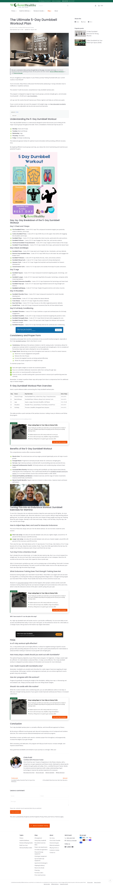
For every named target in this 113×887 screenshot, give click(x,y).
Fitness (13, 11)
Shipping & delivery (40, 865)
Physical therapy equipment (39, 853)
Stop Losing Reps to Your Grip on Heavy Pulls (43, 425)
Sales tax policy (47, 884)
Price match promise (40, 875)
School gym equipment (41, 856)
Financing (37, 870)
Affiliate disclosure (60, 772)
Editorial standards (49, 772)
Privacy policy (90, 882)
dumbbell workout (21, 341)
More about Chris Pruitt (28, 772)
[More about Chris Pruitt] (16, 762)
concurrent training (22, 583)
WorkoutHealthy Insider (26, 847)
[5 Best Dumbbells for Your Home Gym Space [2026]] (80, 42)
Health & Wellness (24, 11)
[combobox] (53, 5)
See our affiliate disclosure (57, 71)
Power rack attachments (41, 847)
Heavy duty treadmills (40, 840)
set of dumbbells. (32, 96)
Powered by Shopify (64, 884)
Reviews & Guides (39, 11)
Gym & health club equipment (39, 859)
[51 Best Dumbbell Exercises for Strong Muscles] (80, 33)
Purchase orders (39, 872)
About (56, 11)
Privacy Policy (44, 817)
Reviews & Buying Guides (26, 843)
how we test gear (18, 73)
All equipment (38, 838)
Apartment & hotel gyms (41, 863)
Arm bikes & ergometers (41, 849)
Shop (49, 11)
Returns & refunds (39, 868)
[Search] (67, 5)
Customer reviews (54, 850)
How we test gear (40, 772)
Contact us (52, 852)
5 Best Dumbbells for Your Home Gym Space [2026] (94, 41)
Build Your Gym (24, 845)
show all (14, 115)
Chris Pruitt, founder (55, 840)
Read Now (58, 330)
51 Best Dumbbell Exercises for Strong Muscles (92, 34)
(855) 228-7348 (65, 1)
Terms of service (97, 882)
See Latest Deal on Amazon (59, 442)
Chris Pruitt (14, 27)
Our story (52, 838)
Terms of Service (55, 817)
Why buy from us (54, 847)
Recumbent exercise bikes (40, 843)
